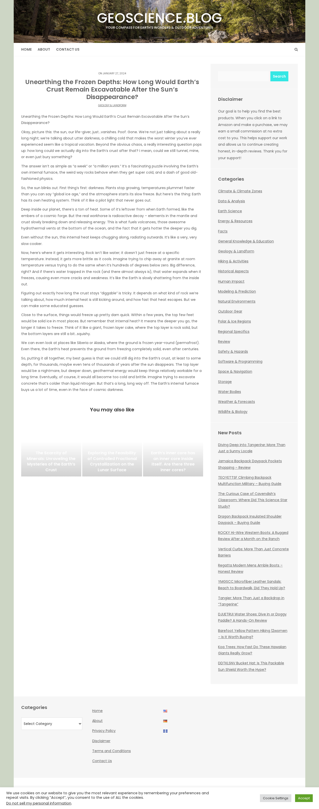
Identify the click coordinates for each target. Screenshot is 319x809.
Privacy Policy (104, 730)
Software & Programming (240, 361)
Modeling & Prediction (237, 291)
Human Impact (231, 281)
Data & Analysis (231, 201)
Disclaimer (101, 740)
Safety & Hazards (233, 351)
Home (26, 49)
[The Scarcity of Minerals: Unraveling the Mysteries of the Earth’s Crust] (51, 451)
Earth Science (230, 211)
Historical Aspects (233, 271)
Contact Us (68, 49)
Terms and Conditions (111, 750)
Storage (225, 381)
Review (224, 341)
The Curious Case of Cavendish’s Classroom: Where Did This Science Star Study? (252, 500)
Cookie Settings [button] (275, 798)
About (44, 49)
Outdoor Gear (230, 311)
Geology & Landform (112, 105)
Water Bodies (229, 391)
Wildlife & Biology (232, 411)
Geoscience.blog (159, 19)
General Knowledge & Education (246, 241)
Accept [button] (304, 798)
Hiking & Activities (233, 261)
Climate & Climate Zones (240, 191)
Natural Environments (236, 301)
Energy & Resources (235, 221)
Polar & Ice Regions (234, 321)
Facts (223, 231)
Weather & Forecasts (236, 401)
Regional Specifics (233, 331)
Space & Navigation (235, 371)
